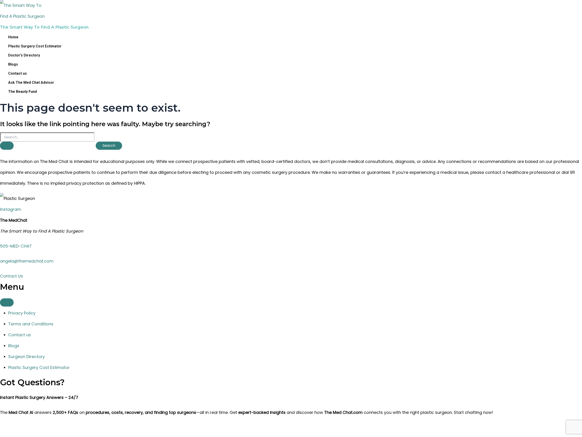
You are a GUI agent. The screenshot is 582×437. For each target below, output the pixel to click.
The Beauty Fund (22, 91)
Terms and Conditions (30, 324)
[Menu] (7, 302)
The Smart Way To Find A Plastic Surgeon (44, 27)
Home (13, 37)
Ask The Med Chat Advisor (31, 82)
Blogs (13, 64)
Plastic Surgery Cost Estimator (35, 46)
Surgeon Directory (26, 356)
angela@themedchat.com (26, 261)
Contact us (17, 73)
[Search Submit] (7, 146)
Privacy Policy (21, 313)
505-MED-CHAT (16, 246)
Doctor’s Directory (24, 55)
